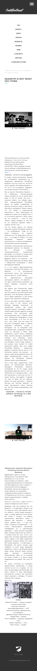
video (18, 33)
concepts (18, 54)
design (18, 37)
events (18, 29)
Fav (18, 25)
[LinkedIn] (17, 657)
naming (18, 46)
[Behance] (22, 657)
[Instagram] (31, 657)
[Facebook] (8, 657)
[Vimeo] (12, 657)
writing (18, 58)
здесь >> (8, 172)
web (18, 50)
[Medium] (26, 657)
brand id (18, 41)
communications (18, 62)
